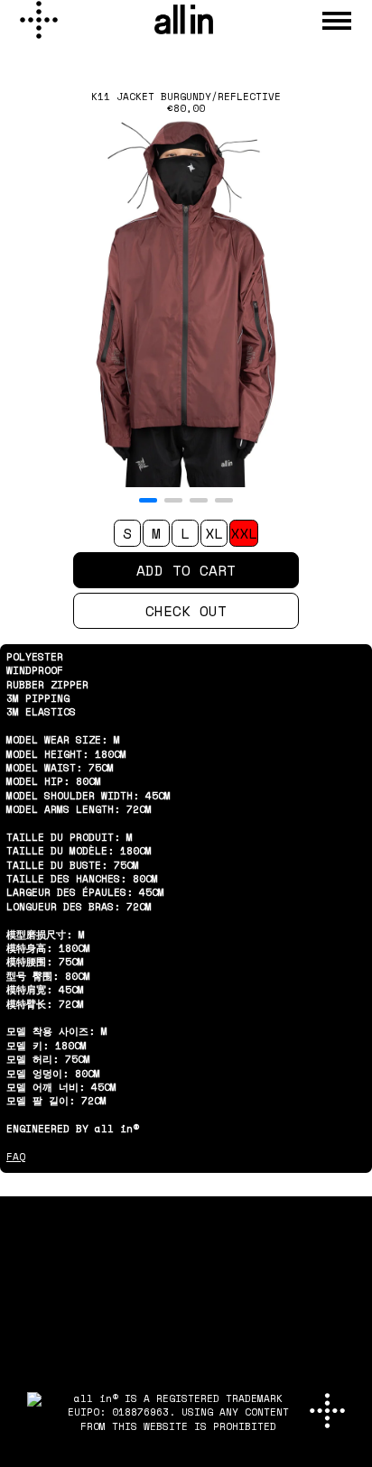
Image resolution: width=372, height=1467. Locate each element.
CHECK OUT (186, 611)
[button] (148, 500)
